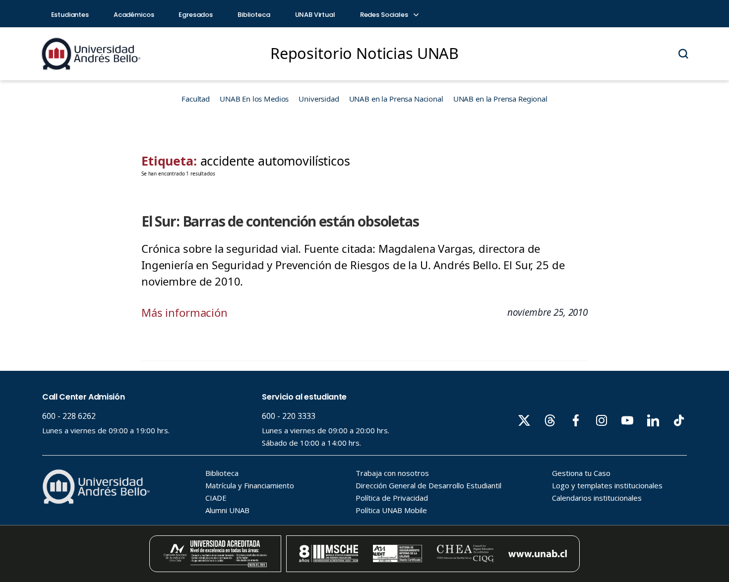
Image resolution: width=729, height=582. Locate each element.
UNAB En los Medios (254, 99)
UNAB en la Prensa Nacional (396, 99)
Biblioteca (254, 14)
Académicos (134, 14)
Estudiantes (70, 14)
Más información (184, 312)
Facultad (196, 99)
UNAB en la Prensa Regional (500, 99)
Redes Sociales (385, 14)
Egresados (196, 14)
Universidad (319, 99)
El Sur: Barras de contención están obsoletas (280, 221)
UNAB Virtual (315, 14)
